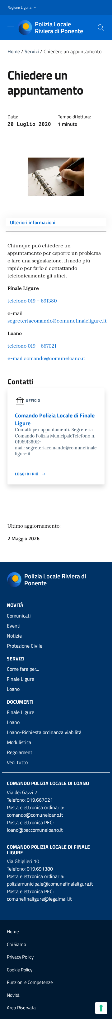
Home (13, 51)
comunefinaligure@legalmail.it (39, 899)
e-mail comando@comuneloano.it (46, 358)
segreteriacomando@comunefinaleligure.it (57, 321)
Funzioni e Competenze (30, 982)
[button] (22, 7)
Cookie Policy (19, 969)
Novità (13, 995)
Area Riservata (21, 1007)
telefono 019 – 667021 (31, 346)
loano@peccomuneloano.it (35, 830)
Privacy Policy (20, 956)
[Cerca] (101, 27)
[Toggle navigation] (10, 27)
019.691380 (40, 868)
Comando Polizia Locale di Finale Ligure (48, 849)
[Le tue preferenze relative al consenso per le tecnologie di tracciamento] (101, 1008)
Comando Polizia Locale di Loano (48, 783)
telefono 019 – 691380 (32, 300)
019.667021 (40, 800)
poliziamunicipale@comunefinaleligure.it (50, 883)
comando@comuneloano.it (35, 815)
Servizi (32, 51)
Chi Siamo (16, 944)
